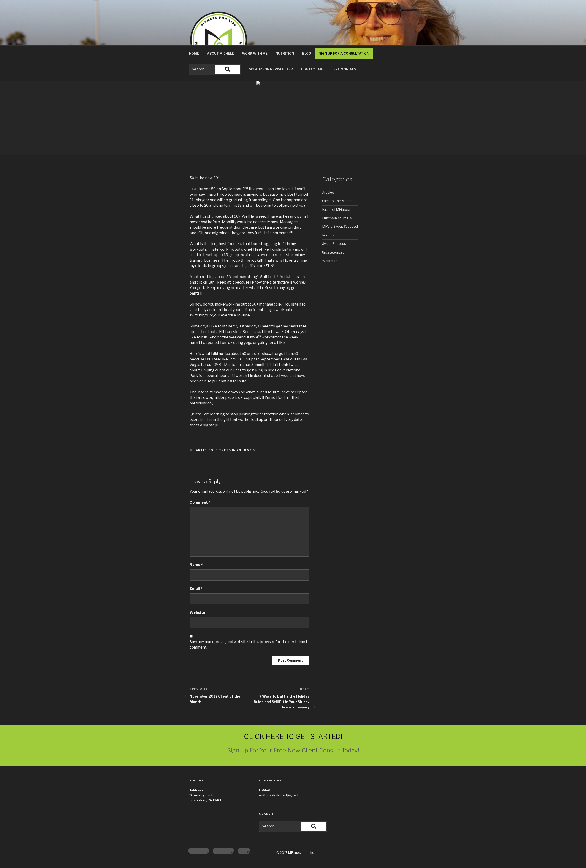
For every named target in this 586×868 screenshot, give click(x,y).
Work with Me (255, 53)
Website (197, 612)
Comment (200, 502)
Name (196, 564)
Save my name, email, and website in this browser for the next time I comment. (248, 644)
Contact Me (312, 69)
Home (194, 53)
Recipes (328, 235)
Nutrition (285, 53)
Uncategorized (333, 252)
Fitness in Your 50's (235, 450)
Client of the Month (337, 201)
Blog (306, 53)
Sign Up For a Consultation (344, 53)
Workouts (329, 261)
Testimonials (343, 69)
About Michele (220, 53)
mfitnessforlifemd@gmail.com (282, 795)
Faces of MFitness (336, 209)
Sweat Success (334, 244)
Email (196, 589)
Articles (205, 450)
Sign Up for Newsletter (271, 69)
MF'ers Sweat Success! (340, 226)
